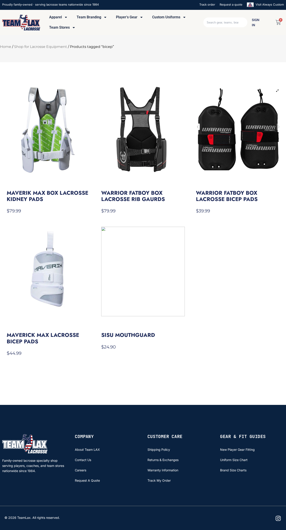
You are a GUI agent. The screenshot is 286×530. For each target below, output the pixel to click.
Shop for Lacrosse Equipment (40, 47)
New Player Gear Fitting (237, 449)
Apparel (55, 17)
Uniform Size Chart (234, 460)
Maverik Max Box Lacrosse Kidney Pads (47, 196)
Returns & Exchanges (163, 460)
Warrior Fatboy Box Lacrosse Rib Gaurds (133, 196)
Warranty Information (162, 470)
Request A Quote (87, 480)
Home (5, 47)
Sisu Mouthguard (128, 335)
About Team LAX (87, 449)
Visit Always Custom (269, 4)
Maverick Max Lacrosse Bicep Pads (43, 338)
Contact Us (83, 460)
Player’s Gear (126, 17)
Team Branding (89, 17)
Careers (80, 470)
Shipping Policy (158, 449)
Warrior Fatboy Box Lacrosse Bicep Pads (227, 196)
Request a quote (231, 4)
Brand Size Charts (233, 470)
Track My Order (159, 480)
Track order (207, 4)
